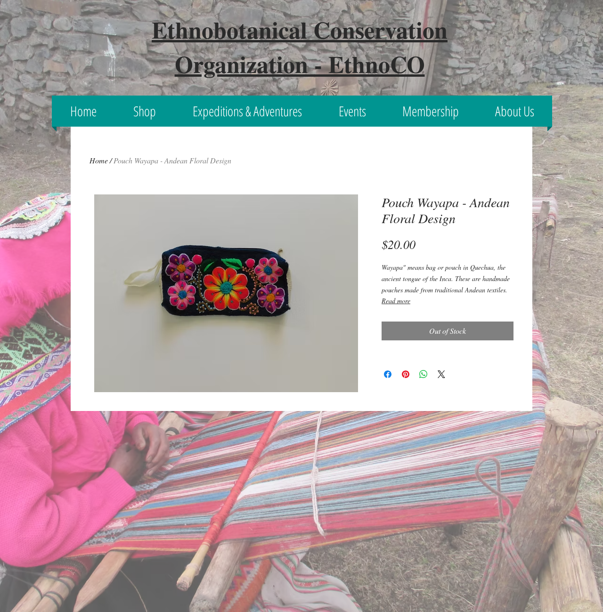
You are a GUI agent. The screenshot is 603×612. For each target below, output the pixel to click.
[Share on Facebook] (387, 374)
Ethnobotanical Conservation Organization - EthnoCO (300, 46)
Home (99, 160)
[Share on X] (441, 374)
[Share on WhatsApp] (423, 374)
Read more (396, 300)
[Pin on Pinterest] (405, 374)
